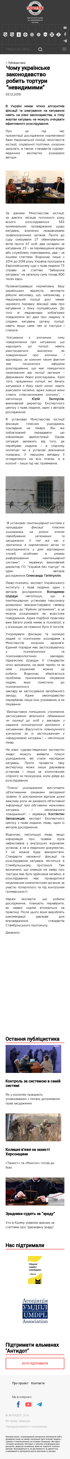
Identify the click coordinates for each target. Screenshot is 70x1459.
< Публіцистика (15, 63)
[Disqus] (35, 984)
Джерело (13, 932)
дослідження (34, 135)
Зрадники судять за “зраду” (30, 1213)
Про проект (20, 1383)
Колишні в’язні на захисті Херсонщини (28, 1151)
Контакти (38, 1383)
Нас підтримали (25, 1245)
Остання (33, 1039)
